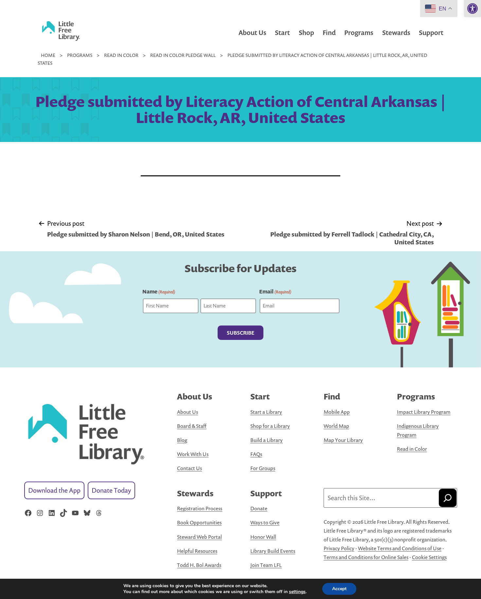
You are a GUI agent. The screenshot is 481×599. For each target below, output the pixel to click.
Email (275, 291)
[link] (472, 8)
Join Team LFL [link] (266, 565)
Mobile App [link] (337, 411)
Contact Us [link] (189, 468)
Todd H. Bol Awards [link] (199, 565)
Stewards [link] (396, 32)
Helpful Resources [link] (197, 551)
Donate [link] (258, 508)
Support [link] (431, 32)
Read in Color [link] (412, 448)
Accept (339, 589)
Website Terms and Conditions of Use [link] (399, 548)
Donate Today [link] (111, 490)
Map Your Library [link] (343, 440)
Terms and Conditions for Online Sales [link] (366, 557)
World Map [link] (336, 426)
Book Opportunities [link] (199, 522)
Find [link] (329, 32)
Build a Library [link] (266, 440)
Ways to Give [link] (264, 522)
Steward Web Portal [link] (199, 536)
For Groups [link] (262, 468)
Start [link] (282, 32)
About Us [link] (252, 32)
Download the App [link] (54, 490)
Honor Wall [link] (263, 536)
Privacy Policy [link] (339, 548)
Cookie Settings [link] (429, 557)
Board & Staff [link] (191, 426)
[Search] (447, 498)
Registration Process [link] (199, 508)
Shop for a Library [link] (270, 426)
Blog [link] (182, 440)
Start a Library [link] (266, 411)
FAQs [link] (256, 454)
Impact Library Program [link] (424, 411)
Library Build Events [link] (272, 551)
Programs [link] (358, 32)
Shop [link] (306, 32)
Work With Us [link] (192, 454)
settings (297, 592)
